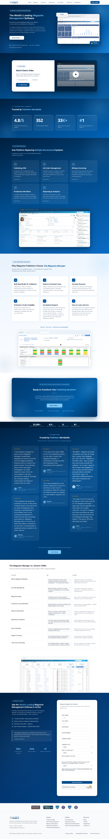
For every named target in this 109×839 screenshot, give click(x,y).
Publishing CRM (75, 426)
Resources (51, 2)
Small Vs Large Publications (72, 825)
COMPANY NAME (66, 738)
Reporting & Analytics (52, 825)
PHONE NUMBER (66, 732)
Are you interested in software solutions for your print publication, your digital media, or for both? (76, 762)
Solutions (43, 2)
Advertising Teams (70, 821)
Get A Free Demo (77, 782)
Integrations (77, 2)
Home (29, 2)
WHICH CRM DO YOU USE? (68, 756)
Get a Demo (54, 552)
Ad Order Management (17, 587)
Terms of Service (95, 833)
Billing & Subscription (52, 823)
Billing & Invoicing (16, 596)
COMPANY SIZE (66, 744)
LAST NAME (65, 721)
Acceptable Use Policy (82, 833)
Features (35, 2)
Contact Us (69, 2)
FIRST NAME (65, 715)
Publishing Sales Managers (72, 823)
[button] (76, 76)
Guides (85, 821)
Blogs (84, 819)
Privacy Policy (69, 833)
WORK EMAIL (65, 727)
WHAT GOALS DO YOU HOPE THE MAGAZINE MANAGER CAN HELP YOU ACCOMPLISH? (77, 769)
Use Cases (60, 2)
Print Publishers (69, 819)
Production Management (53, 827)
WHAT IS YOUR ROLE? (68, 750)
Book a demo (95, 2)
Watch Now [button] (23, 85)
